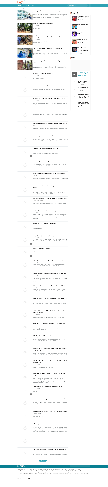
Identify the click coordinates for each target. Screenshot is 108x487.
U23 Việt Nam (73, 469)
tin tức (74, 473)
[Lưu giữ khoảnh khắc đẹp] (25, 441)
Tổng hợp (29, 480)
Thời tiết (69, 470)
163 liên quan (84, 90)
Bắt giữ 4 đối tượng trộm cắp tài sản (42, 336)
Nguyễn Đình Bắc (70, 472)
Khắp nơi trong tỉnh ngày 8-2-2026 (41, 248)
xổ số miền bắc (42, 475)
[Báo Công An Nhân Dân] (35, 325)
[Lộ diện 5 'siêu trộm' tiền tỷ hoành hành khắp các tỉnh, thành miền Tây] (25, 403)
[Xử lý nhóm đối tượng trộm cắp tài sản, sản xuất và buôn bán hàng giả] (25, 290)
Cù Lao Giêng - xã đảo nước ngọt (41, 161)
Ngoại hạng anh (20, 469)
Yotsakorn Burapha (37, 472)
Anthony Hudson (31, 473)
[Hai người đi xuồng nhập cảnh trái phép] (25, 28)
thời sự (81, 472)
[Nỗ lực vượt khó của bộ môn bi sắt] (25, 428)
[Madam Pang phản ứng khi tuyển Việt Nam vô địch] (74, 26)
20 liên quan (38, 50)
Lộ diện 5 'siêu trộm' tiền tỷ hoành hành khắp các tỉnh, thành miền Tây (50, 399)
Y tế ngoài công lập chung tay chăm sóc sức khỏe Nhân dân (47, 48)
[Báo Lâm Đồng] (34, 364)
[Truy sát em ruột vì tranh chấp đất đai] (25, 90)
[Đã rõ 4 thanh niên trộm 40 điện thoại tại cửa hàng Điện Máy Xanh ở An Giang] (25, 278)
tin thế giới (78, 469)
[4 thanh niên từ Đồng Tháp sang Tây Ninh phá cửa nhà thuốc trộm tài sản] (25, 128)
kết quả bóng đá (24, 475)
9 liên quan (38, 212)
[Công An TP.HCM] (34, 100)
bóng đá (78, 473)
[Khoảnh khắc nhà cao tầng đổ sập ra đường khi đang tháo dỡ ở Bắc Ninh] (74, 96)
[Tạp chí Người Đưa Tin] (34, 64)
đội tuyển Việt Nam (47, 469)
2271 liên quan (39, 237)
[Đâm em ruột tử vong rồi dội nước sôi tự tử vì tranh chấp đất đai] (25, 103)
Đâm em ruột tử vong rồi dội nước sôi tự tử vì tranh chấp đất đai (49, 98)
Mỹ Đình (52, 469)
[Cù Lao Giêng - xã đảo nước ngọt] (25, 165)
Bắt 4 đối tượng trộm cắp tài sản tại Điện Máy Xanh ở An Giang (48, 261)
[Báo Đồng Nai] (34, 250)
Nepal (36, 473)
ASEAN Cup (52, 472)
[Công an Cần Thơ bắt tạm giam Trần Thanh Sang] (25, 228)
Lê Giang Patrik (26, 473)
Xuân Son (19, 472)
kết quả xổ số (37, 475)
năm (89, 470)
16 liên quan (38, 262)
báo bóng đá (67, 473)
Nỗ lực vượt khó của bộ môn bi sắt (41, 424)
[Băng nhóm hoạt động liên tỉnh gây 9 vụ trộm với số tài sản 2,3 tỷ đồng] (25, 378)
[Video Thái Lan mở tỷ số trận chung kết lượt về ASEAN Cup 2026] (74, 81)
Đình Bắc (30, 470)
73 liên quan (37, 25)
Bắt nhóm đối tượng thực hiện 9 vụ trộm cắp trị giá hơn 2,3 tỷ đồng (50, 411)
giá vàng (56, 469)
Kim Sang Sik (32, 469)
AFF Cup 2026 (86, 473)
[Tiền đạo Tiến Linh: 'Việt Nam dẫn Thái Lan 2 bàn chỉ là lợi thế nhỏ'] (74, 41)
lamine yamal (59, 470)
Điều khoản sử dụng (20, 481)
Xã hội (71, 473)
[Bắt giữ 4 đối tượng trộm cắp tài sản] (25, 340)
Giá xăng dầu (26, 469)
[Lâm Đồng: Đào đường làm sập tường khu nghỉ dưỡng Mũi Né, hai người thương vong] (25, 40)
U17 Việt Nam (61, 469)
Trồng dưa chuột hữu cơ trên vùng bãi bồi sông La (45, 148)
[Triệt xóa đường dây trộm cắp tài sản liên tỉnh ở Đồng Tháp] (25, 391)
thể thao (56, 472)
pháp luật (57, 475)
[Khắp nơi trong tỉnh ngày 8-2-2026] (25, 253)
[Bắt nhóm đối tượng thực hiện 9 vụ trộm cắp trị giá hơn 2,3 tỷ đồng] (25, 416)
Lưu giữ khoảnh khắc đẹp (39, 437)
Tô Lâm (19, 475)
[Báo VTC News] (79, 99)
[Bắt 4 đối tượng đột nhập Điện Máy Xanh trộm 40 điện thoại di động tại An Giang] (25, 303)
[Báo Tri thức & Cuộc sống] (34, 388)
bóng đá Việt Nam (30, 472)
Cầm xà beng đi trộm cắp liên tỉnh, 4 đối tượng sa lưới (46, 136)
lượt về (32, 475)
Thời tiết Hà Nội (74, 470)
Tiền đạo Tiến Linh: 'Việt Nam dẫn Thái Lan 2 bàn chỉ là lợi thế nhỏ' (83, 41)
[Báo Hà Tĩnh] (34, 150)
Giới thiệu (19, 480)
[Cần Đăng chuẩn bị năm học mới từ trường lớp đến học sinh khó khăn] (25, 15)
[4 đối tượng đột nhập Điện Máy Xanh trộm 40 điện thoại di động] (25, 328)
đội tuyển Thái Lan (87, 472)
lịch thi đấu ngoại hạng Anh (45, 472)
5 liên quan (38, 75)
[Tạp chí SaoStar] (78, 27)
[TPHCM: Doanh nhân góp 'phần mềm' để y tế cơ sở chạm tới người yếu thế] (25, 190)
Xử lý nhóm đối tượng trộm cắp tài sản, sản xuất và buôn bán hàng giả (50, 286)
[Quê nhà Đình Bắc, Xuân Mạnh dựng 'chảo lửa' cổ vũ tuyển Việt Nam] (74, 74)
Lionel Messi (48, 470)
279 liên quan (38, 250)
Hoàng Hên (48, 475)
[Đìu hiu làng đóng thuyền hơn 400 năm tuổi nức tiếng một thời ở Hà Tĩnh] (25, 65)
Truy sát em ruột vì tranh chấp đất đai (42, 86)
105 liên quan (82, 84)
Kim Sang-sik (65, 470)
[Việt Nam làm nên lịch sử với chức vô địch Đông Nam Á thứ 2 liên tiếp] (74, 18)
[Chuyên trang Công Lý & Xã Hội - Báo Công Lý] (34, 25)
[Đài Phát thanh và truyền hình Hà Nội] (34, 237)
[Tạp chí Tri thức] (78, 90)
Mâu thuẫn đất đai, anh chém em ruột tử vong (44, 111)
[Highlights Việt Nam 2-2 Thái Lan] (74, 89)
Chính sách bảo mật (20, 482)
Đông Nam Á (61, 472)
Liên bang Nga (62, 473)
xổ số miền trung (42, 470)
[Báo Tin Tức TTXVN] (34, 287)
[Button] (89, 5)
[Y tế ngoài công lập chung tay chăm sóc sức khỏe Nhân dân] (25, 53)
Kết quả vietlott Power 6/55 (54, 473)
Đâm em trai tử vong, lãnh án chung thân (43, 73)
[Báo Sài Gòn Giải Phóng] (34, 75)
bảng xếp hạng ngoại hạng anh (23, 470)
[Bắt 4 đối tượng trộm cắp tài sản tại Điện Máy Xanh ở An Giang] (25, 265)
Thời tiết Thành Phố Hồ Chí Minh (43, 473)
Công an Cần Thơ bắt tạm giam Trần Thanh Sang (44, 223)
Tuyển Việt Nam (76, 472)
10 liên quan (38, 39)
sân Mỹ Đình (53, 475)
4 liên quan (37, 162)
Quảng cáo (19, 483)
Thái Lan (82, 473)
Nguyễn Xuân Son (35, 470)
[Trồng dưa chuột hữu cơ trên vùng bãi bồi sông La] (25, 153)
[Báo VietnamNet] (34, 225)
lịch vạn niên (20, 473)
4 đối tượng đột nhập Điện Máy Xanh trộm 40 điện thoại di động (49, 323)
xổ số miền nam (53, 470)
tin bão (65, 472)
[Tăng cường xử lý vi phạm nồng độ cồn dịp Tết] (25, 240)
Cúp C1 (29, 475)
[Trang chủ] (21, 2)
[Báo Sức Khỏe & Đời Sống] (34, 189)
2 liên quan (38, 137)
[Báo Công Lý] (34, 337)
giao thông (24, 472)
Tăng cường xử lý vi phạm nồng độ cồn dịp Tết (44, 236)
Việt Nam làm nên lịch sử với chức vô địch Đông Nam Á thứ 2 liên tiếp (83, 18)
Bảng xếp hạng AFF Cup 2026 (82, 470)
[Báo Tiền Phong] (78, 35)
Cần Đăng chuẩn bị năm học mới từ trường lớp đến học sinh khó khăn (50, 11)
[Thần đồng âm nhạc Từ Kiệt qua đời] (74, 34)
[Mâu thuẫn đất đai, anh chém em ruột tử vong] (25, 115)
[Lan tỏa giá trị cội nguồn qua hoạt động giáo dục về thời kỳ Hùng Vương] (25, 178)
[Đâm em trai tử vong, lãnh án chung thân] (25, 78)
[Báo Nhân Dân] (34, 39)
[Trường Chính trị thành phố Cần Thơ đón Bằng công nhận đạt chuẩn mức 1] (25, 454)
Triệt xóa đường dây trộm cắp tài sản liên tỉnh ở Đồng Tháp (47, 386)
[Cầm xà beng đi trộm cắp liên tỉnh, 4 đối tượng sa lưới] (25, 140)
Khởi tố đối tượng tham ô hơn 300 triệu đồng (44, 211)
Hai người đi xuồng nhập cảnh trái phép (43, 23)
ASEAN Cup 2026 (67, 469)
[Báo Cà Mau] (34, 50)
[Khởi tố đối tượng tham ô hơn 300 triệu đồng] (25, 215)
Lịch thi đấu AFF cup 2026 (39, 469)
